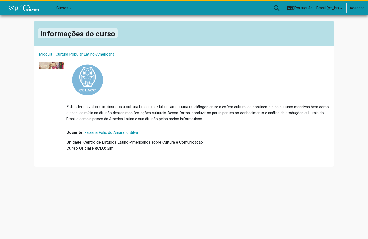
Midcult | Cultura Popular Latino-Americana (76, 54)
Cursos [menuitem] (62, 8)
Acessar (357, 8)
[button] (276, 8)
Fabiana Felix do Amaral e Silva (111, 132)
